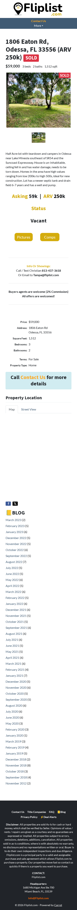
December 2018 (16, 759)
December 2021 (16, 609)
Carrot (58, 905)
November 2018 (16, 765)
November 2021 (16, 615)
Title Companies (36, 811)
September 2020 (16, 699)
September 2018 (16, 777)
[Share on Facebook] (8, 504)
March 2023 (13, 520)
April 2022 (12, 585)
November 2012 (16, 783)
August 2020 (14, 705)
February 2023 (15, 526)
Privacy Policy (29, 817)
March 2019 (13, 741)
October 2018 (15, 771)
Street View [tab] (28, 409)
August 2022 (14, 562)
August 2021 (14, 633)
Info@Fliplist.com (38, 898)
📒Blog (61, 811)
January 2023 (14, 532)
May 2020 (12, 723)
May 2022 (12, 579)
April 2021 (12, 657)
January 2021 (14, 675)
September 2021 (16, 627)
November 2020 (16, 687)
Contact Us (38, 21)
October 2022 (15, 550)
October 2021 (15, 621)
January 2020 (14, 735)
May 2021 (12, 651)
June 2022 (12, 573)
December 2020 (16, 681)
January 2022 (14, 603)
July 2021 (12, 639)
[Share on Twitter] (15, 504)
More (37, 25)
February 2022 (15, 597)
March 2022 (13, 591)
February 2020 (15, 729)
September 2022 (16, 556)
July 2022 (12, 567)
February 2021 (15, 669)
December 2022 (16, 538)
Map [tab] (12, 409)
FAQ (51, 811)
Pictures (23, 237)
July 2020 (12, 711)
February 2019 (15, 747)
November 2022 (16, 544)
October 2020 (15, 693)
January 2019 (14, 753)
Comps (50, 237)
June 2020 (12, 717)
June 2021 (12, 645)
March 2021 (13, 663)
